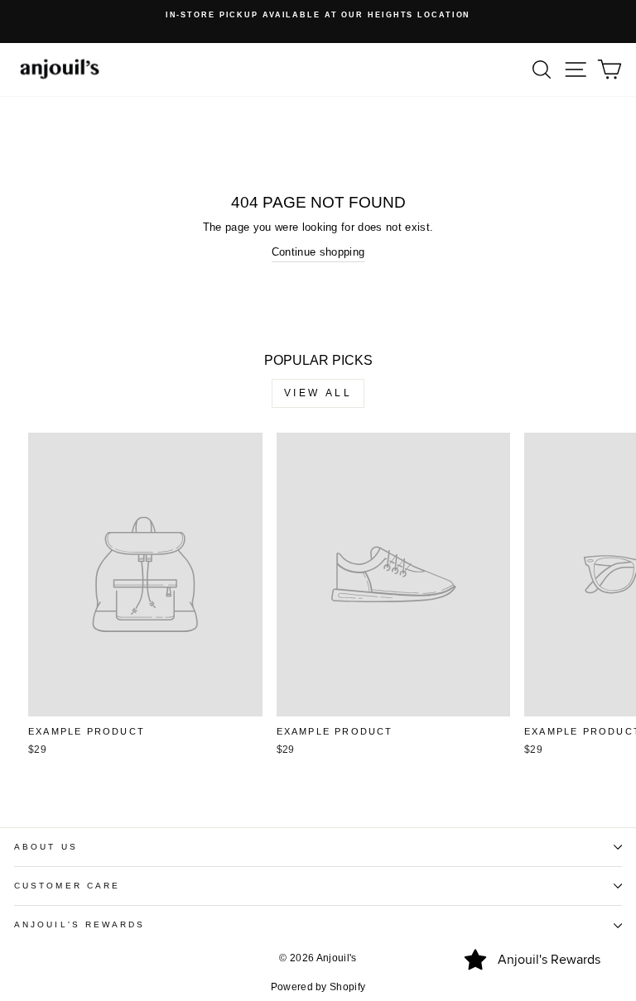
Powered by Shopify (318, 987)
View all (318, 393)
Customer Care (67, 885)
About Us (46, 846)
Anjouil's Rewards (80, 924)
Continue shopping (318, 252)
